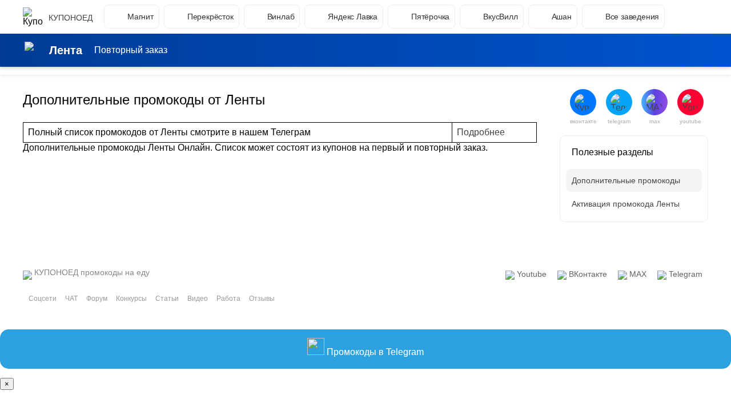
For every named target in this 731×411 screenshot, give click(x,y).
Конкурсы (131, 299)
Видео (197, 299)
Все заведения (632, 16)
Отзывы (262, 299)
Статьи (167, 299)
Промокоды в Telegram (374, 352)
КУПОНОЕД (71, 17)
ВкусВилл (500, 16)
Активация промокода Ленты (626, 203)
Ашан (562, 16)
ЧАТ (71, 299)
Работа (228, 299)
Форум (96, 299)
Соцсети (43, 299)
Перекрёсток (210, 16)
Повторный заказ (130, 50)
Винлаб (281, 16)
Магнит (140, 16)
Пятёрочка (430, 16)
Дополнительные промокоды (626, 180)
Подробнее (481, 132)
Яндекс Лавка (352, 16)
